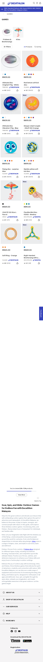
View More (21, 495)
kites (34, 541)
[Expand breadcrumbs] (3, 14)
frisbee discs (28, 549)
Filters (8, 47)
